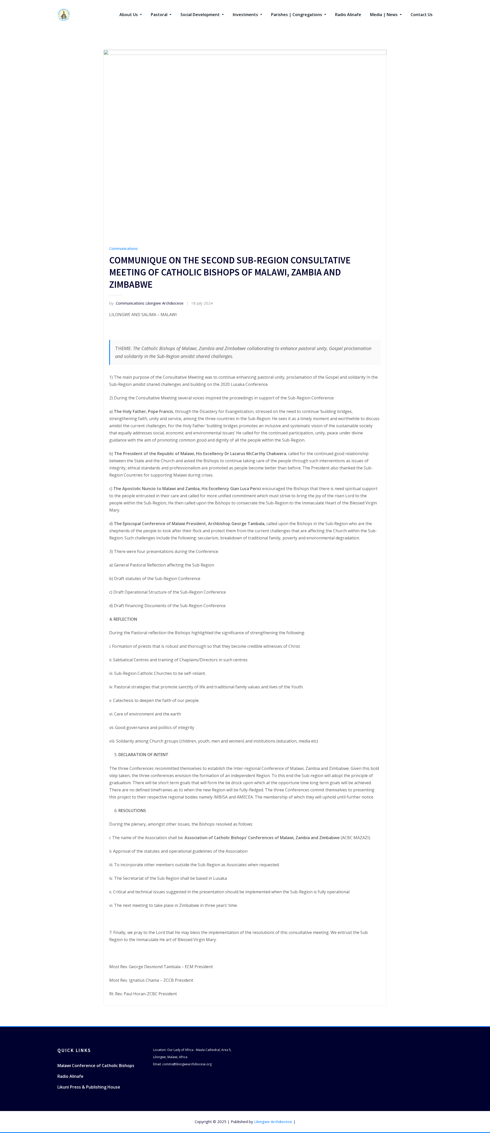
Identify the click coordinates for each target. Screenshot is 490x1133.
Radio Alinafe (348, 14)
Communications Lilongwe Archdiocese (146, 303)
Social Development (200, 14)
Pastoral (159, 14)
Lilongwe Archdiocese (273, 1121)
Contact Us (422, 14)
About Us (129, 14)
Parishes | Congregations (297, 14)
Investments (246, 14)
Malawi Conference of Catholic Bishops (95, 1065)
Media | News (384, 14)
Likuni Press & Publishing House (88, 1087)
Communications (123, 248)
